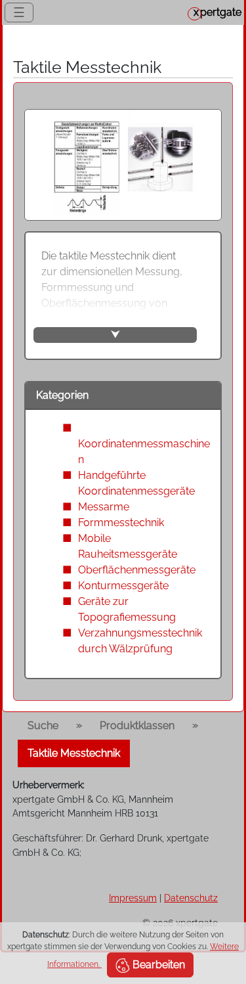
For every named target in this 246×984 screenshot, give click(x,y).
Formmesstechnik (121, 522)
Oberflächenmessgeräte (136, 570)
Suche (43, 725)
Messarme (103, 507)
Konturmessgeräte (123, 585)
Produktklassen (137, 725)
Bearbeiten (157, 964)
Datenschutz (191, 897)
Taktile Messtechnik (74, 753)
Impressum (133, 897)
